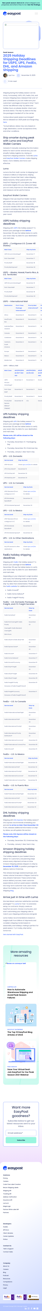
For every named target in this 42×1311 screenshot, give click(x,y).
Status (5, 1239)
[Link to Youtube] (34, 1308)
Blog (4, 1272)
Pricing (5, 1178)
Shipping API (7, 1191)
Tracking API (7, 1194)
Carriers (5, 1181)
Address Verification (10, 1197)
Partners (6, 1213)
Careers (5, 1269)
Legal (5, 1288)
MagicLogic (7, 1206)
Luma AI (5, 1203)
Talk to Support (8, 1249)
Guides (5, 1227)
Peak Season (8, 52)
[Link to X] (37, 1308)
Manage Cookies (22, 1306)
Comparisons (7, 1282)
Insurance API (7, 1200)
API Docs (6, 1230)
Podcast (6, 1275)
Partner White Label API (11, 1209)
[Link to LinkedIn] (25, 1308)
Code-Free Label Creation (12, 1184)
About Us (6, 1266)
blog (11, 891)
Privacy (5, 1285)
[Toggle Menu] (36, 13)
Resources (6, 1279)
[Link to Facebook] (31, 1308)
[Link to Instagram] (28, 1308)
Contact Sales (8, 1252)
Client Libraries (8, 1233)
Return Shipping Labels (10, 1188)
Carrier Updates (8, 1236)
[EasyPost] (17, 13)
